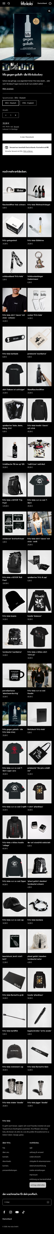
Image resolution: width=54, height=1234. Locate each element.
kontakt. (6, 1157)
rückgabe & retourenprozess (40, 1161)
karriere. (6, 1165)
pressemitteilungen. (10, 1170)
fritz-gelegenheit (10, 240)
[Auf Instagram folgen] (10, 1212)
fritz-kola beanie (9, 616)
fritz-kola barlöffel (10, 1031)
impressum (34, 1174)
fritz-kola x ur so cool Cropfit (14, 806)
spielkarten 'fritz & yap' (37, 577)
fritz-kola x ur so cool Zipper (14, 881)
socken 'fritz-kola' (35, 315)
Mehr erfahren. (28, 151)
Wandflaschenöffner (36, 389)
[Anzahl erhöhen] (15, 115)
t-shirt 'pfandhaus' (35, 806)
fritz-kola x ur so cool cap (13, 920)
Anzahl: (5, 110)
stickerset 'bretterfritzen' (13, 538)
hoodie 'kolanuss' (35, 616)
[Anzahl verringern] (6, 115)
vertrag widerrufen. (38, 1185)
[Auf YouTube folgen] (17, 1212)
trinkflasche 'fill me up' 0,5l (13, 464)
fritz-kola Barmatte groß (13, 995)
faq (4, 1148)
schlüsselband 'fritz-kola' (13, 276)
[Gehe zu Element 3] (22, 67)
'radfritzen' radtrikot (36, 464)
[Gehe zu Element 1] (6, 67)
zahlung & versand (36, 1152)
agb (31, 1148)
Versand (16, 127)
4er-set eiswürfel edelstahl (39, 842)
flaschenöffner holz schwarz (14, 204)
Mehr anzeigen (8, 88)
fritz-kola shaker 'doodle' (13, 1102)
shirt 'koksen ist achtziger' (14, 389)
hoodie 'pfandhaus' (35, 995)
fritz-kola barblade (10, 354)
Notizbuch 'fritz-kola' (36, 729)
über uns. (6, 1152)
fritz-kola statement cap (13, 1067)
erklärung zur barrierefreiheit (40, 1179)
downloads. (7, 1161)
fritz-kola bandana (35, 920)
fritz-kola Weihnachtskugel (39, 204)
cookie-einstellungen (37, 1170)
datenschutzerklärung (38, 1165)
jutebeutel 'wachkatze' (37, 354)
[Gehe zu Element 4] (30, 67)
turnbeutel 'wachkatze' (12, 652)
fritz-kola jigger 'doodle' (38, 1102)
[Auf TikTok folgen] (23, 1212)
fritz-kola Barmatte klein (38, 1067)
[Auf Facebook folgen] (4, 1212)
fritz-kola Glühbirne (36, 240)
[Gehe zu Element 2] (14, 67)
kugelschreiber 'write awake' (39, 1031)
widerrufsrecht (35, 1157)
